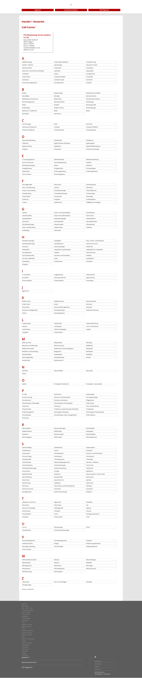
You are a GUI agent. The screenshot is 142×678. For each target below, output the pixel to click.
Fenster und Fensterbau (29, 190)
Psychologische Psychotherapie (95, 412)
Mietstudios (89, 351)
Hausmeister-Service (92, 243)
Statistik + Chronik (27, 624)
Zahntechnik (25, 582)
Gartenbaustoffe (26, 215)
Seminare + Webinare (92, 462)
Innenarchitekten (27, 280)
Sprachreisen (26, 480)
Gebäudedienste (26, 218)
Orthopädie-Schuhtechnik (61, 384)
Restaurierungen (59, 434)
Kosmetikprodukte (59, 310)
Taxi (87, 505)
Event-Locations (26, 174)
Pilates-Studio (90, 403)
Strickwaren (57, 489)
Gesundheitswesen (91, 221)
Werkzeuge (89, 565)
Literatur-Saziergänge (60, 329)
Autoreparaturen (59, 82)
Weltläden (89, 562)
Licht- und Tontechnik (92, 326)
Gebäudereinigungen (60, 218)
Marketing (89, 342)
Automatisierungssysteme (29, 82)
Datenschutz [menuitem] (98, 664)
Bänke (88, 111)
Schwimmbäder (26, 462)
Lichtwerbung (26, 329)
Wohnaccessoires (91, 568)
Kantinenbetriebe (91, 301)
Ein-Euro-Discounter (28, 162)
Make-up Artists (26, 342)
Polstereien (57, 406)
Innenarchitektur (59, 280)
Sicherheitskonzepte (60, 465)
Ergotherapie (26, 171)
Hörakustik (89, 261)
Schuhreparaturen (59, 459)
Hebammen (89, 246)
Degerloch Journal (27, 626)
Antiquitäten (89, 68)
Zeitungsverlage (26, 585)
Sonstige (56, 471)
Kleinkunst (89, 304)
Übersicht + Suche (27, 632)
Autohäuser (25, 79)
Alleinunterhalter (27, 68)
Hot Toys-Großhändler (28, 258)
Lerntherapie (57, 326)
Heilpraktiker (26, 249)
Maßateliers (89, 345)
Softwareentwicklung (60, 468)
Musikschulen (26, 360)
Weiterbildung (26, 562)
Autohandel (89, 77)
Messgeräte (89, 348)
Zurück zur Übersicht (28, 589)
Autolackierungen (59, 79)
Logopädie (25, 332)
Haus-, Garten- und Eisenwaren (95, 240)
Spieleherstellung (27, 474)
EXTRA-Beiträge (26, 618)
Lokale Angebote (26, 612)
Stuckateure (89, 489)
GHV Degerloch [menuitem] (104, 10)
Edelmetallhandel (59, 159)
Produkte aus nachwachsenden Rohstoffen (66, 409)
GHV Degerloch (26, 645)
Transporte (25, 517)
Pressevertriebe (26, 409)
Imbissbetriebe (90, 274)
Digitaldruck (57, 146)
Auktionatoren (26, 77)
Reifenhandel (58, 431)
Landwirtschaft (26, 323)
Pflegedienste (90, 400)
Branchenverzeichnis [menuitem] (71, 10)
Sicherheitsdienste (27, 465)
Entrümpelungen (91, 168)
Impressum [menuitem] (98, 669)
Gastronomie (90, 215)
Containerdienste (59, 130)
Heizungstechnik (27, 252)
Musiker (88, 357)
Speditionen (89, 471)
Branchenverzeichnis (27, 630)
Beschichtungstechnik (28, 102)
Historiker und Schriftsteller (62, 255)
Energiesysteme (58, 168)
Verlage (56, 543)
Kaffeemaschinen (59, 301)
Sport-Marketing (26, 477)
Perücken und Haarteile (60, 400)
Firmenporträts (26, 614)
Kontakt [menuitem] (97, 666)
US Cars (24, 527)
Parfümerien (57, 394)
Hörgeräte (25, 264)
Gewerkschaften (58, 224)
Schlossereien (26, 453)
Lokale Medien (58, 332)
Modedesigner (58, 354)
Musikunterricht (58, 360)
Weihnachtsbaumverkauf (29, 560)
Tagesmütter (57, 502)
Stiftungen (89, 486)
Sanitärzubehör (90, 447)
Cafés (55, 124)
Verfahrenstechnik (27, 543)
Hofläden (88, 255)
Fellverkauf (89, 187)
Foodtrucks (25, 199)
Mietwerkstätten (26, 354)
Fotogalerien (25, 616)
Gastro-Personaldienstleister (62, 215)
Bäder (56, 111)
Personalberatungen (92, 397)
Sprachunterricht (59, 480)
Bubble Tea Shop (59, 108)
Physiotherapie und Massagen (30, 403)
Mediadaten (25, 647)
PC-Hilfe (24, 394)
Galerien (24, 212)
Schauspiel (89, 450)
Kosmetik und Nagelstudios (30, 310)
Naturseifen (89, 370)
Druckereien (57, 149)
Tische (56, 514)
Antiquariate (57, 68)
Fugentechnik (58, 202)
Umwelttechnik (26, 530)
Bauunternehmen (91, 96)
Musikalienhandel (59, 357)
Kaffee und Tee (26, 301)
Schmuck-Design (27, 456)
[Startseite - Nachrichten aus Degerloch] (71, 7)
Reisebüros (25, 434)
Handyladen (57, 240)
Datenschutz (25, 649)
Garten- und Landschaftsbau (62, 212)
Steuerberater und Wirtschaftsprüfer (64, 486)
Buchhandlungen (91, 108)
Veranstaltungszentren (60, 540)
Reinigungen (89, 431)
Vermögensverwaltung (28, 546)
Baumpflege (25, 96)
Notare (24, 373)
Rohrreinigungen (27, 437)
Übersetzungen (58, 527)
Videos (23, 622)
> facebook (25, 655)
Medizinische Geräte (28, 348)
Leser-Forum (25, 620)
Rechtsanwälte (90, 428)
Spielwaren (57, 474)
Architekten (25, 74)
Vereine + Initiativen (27, 643)
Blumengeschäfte (91, 105)
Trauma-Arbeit (58, 517)
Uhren (88, 527)
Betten (24, 105)
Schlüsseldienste (59, 453)
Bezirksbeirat (25, 606)
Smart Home (89, 465)
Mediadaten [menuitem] (98, 661)
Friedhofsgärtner (91, 199)
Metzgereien (57, 351)
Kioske (56, 304)
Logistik (88, 329)
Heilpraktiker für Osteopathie (94, 249)
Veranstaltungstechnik (28, 540)
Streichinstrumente (27, 489)
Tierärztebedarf (26, 514)
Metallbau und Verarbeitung (30, 351)
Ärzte (23, 637)
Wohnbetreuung (26, 571)
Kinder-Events (26, 304)
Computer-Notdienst (92, 127)
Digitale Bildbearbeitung (93, 146)
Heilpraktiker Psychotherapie (62, 249)
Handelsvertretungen (28, 240)
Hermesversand (90, 252)
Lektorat (24, 326)
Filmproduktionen (91, 190)
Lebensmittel (58, 323)
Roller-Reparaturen (91, 437)
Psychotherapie (26, 415)
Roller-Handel (58, 437)
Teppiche (88, 508)
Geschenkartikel (58, 221)
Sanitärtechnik (58, 447)
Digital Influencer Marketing (62, 143)
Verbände (89, 540)
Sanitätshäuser (26, 450)
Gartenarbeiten (90, 212)
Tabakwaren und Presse (29, 502)
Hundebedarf (90, 258)
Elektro (56, 165)
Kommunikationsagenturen (62, 307)
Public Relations (90, 415)
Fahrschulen (57, 184)
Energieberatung (27, 168)
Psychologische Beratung (61, 412)
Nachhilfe (25, 370)
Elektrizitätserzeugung (28, 165)
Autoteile (88, 82)
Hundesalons (26, 261)
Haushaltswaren (58, 243)
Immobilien (25, 277)
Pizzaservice (25, 406)
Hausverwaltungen (59, 246)
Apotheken (57, 71)
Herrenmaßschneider (28, 255)
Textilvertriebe (26, 511)
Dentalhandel (58, 140)
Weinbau (56, 560)
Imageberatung (58, 274)
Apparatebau (90, 71)
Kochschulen (25, 307)
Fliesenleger (89, 196)
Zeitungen (89, 582)
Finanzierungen (90, 193)
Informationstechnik (60, 277)
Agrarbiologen (58, 65)
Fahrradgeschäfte (27, 184)
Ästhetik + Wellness (27, 65)
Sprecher (88, 480)
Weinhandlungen (91, 560)
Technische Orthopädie (28, 508)
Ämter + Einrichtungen (28, 639)
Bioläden (56, 105)
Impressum (25, 651)
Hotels (56, 258)
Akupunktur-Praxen (91, 65)
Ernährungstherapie (91, 171)
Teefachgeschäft (58, 508)
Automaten (89, 79)
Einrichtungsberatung (60, 162)
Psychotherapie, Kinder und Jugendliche (65, 415)
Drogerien (25, 149)
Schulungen (89, 459)
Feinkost (56, 187)
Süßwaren (89, 492)
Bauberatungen (58, 93)
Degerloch (24, 604)
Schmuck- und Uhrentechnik (94, 453)
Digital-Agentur (90, 143)
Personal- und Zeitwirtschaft (62, 397)
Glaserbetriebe (90, 224)
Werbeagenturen (27, 565)
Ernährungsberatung (60, 171)
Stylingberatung (26, 492)
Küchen (24, 313)
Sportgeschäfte (58, 477)
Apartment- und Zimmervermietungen (33, 71)
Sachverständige (26, 447)
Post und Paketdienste (92, 406)
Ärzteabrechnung (91, 62)
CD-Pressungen (26, 124)
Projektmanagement (28, 412)
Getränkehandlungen (28, 224)
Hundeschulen (58, 261)
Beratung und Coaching (93, 99)
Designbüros (89, 140)
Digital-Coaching (26, 146)
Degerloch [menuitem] (38, 10)
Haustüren (25, 246)
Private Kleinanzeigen (28, 610)
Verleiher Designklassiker (93, 543)
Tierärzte (88, 511)
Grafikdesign (25, 230)
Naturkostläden (58, 370)
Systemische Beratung (60, 492)
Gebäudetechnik (90, 218)
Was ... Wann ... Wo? (27, 608)
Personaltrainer (26, 400)
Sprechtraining (26, 483)
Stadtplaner (57, 483)
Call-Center (89, 124)
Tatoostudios (57, 505)
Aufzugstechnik (90, 74)
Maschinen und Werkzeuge (30, 345)
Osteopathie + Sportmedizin (94, 384)
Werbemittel (57, 565)
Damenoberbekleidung (28, 140)
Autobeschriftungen (59, 77)
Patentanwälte (90, 394)
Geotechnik (25, 221)
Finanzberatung (26, 193)
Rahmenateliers (26, 428)
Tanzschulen (25, 505)
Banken (24, 93)
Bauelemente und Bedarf (93, 93)
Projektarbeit (90, 409)
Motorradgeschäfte (27, 357)
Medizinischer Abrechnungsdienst (63, 348)
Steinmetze (25, 486)
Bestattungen (90, 102)
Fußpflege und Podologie (93, 202)
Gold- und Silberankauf (28, 227)
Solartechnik (89, 468)
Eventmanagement (59, 174)
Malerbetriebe (58, 342)
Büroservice (57, 113)
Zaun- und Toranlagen (60, 582)
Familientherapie (91, 184)
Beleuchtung (57, 99)
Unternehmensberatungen (61, 530)
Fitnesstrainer (58, 196)
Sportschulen (90, 477)
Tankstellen (89, 502)
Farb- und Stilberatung (28, 187)
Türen (88, 517)
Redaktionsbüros (27, 431)
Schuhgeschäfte (26, 459)
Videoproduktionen (91, 546)
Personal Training (27, 397)
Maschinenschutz (59, 345)
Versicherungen (58, 546)
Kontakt (24, 653)
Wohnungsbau (58, 571)
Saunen (56, 450)
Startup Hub (89, 483)
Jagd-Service (25, 291)
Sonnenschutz (26, 471)
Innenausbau (90, 280)
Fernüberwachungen (60, 190)
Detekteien (25, 143)
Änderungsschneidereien (61, 62)
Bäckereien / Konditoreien (29, 111)
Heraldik (56, 252)
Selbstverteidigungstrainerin (62, 462)
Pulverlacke (25, 418)
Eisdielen (88, 162)
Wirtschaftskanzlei (59, 568)
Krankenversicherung (92, 310)
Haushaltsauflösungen (28, 243)
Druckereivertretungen (92, 149)
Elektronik (89, 165)
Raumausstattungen (59, 428)
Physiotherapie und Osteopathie (63, 403)
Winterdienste (26, 568)
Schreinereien (90, 456)
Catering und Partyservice (29, 127)
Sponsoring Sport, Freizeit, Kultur (95, 474)
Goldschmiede (58, 227)
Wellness (56, 562)
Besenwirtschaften (59, 102)
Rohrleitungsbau (91, 434)
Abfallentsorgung (27, 62)
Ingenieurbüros (90, 277)
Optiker (24, 384)
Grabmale (89, 227)
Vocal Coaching (26, 549)
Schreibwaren (58, 456)
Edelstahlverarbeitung (92, 159)
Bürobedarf (25, 113)
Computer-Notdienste (28, 130)
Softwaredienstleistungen (29, 468)
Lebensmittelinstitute (92, 323)
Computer (57, 127)
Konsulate (89, 307)
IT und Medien (26, 274)
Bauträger (57, 96)
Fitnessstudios (26, 196)
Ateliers (56, 74)
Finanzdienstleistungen (60, 193)
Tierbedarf (57, 511)
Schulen (24, 641)
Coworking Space (91, 130)
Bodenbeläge (26, 108)
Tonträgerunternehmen (92, 514)
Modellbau (89, 354)
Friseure (24, 202)
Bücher (24, 628)
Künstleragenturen (59, 313)
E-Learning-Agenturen (28, 159)
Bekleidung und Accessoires (30, 99)
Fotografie (57, 199)
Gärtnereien (57, 230)
